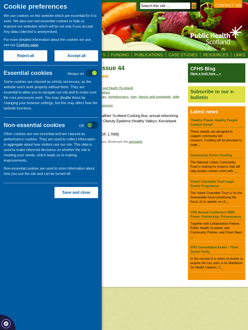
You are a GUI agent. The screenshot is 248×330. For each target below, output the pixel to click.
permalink (135, 141)
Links (239, 55)
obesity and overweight (155, 97)
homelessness (118, 97)
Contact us (228, 5)
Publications (148, 55)
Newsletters (101, 92)
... (198, 144)
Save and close (76, 192)
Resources (215, 55)
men (134, 97)
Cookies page (27, 45)
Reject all (25, 56)
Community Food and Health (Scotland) (105, 88)
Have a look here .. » (205, 73)
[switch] (55, 73)
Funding (120, 55)
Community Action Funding (211, 155)
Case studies (183, 55)
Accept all (76, 56)
